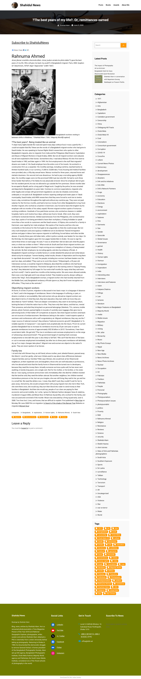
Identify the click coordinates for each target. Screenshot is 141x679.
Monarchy (101, 336)
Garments (101, 224)
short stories (102, 447)
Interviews (101, 278)
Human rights (49, 413)
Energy (100, 206)
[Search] (123, 45)
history (115, 558)
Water (99, 511)
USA (99, 497)
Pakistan (100, 375)
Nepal (99, 347)
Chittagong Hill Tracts (105, 127)
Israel (100, 564)
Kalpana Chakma (103, 289)
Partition (100, 379)
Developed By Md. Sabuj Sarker (70, 677)
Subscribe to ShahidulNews (30, 43)
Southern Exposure (104, 461)
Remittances (44, 417)
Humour (100, 260)
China (99, 124)
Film (99, 221)
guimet (100, 246)
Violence (100, 500)
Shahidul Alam (65, 25)
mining (100, 329)
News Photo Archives (105, 361)
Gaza (100, 554)
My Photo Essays (104, 343)
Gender (100, 232)
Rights (54, 417)
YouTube (60, 630)
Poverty (100, 411)
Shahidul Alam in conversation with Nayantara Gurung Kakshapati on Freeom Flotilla (114, 79)
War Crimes (111, 593)
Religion (100, 422)
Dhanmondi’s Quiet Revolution (105, 74)
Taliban (100, 475)
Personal (100, 390)
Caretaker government (106, 117)
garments (112, 551)
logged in (24, 428)
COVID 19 (101, 152)
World (99, 515)
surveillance (102, 471)
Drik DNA (100, 185)
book (114, 531)
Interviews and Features (106, 282)
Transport (101, 486)
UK (98, 490)
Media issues (102, 318)
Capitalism (101, 113)
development (102, 170)
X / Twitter (61, 636)
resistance (120, 584)
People (100, 386)
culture (100, 160)
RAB (99, 415)
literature (100, 303)
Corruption (101, 149)
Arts (99, 106)
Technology (101, 479)
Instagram (60, 653)
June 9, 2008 (78, 25)
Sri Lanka (101, 468)
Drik (109, 544)
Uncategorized (102, 493)
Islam (99, 285)
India (99, 271)
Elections (101, 203)
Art (108, 528)
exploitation (38, 413)
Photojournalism (103, 397)
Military (100, 325)
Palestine (113, 574)
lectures (100, 300)
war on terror (102, 507)
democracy (112, 541)
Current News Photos (105, 163)
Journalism (112, 564)
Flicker (59, 647)
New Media (101, 354)
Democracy (101, 167)
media (99, 314)
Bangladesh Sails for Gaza (103, 71)
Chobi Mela (101, 131)
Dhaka (100, 544)
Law (99, 296)
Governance (102, 242)
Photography (102, 393)
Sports (99, 464)
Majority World (103, 311)
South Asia (76, 413)
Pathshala (101, 382)
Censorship (101, 120)
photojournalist (103, 404)
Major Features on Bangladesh (109, 307)
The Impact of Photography (104, 66)
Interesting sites (103, 275)
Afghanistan (102, 102)
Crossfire (101, 156)
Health (99, 249)
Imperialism (102, 267)
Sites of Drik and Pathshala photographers (107, 452)
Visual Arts (114, 590)
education (120, 544)
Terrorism (101, 482)
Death (100, 541)
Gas (98, 228)
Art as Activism (100, 68)
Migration (17, 417)
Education (101, 199)
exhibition (114, 548)
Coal (99, 138)
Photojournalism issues (106, 400)
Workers (64, 417)
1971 (99, 99)
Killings (100, 293)
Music (99, 339)
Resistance (101, 426)
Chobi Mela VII (103, 134)
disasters (101, 178)
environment (102, 210)
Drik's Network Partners (106, 188)
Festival (101, 551)
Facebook (60, 642)
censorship (102, 535)
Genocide (101, 235)
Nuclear (100, 365)
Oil (98, 372)
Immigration (102, 264)
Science (100, 433)
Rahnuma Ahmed (63, 413)
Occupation (101, 368)
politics (100, 408)
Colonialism (102, 142)
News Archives (103, 357)
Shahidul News (30, 5)
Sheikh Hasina (102, 444)
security (100, 436)
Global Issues (102, 239)
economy (101, 196)
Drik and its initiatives (105, 181)
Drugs (99, 192)
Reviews (100, 429)
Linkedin (60, 624)
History (100, 253)
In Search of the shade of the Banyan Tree (59, 403)
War (99, 504)
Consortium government (106, 145)
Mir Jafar (100, 332)
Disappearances (103, 174)
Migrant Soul (24, 406)
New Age (78, 400)
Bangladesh (26, 413)
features (100, 217)
